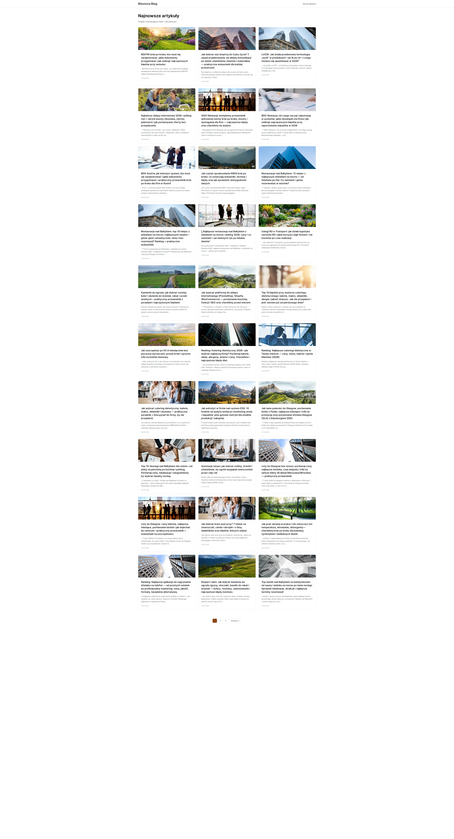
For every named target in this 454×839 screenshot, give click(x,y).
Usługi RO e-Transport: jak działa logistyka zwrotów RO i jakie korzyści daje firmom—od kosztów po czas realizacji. (287, 234)
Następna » (235, 621)
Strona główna (309, 4)
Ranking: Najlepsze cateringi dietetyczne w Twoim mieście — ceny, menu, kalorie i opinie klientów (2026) (287, 354)
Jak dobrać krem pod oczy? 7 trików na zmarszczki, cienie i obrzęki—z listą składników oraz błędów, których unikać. (224, 527)
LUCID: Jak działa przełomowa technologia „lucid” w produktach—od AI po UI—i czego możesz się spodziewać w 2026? (286, 57)
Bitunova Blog (147, 3)
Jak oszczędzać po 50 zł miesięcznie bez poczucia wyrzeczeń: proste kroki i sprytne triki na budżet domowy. (165, 354)
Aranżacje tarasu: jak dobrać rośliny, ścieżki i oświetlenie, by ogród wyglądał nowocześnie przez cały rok (227, 469)
